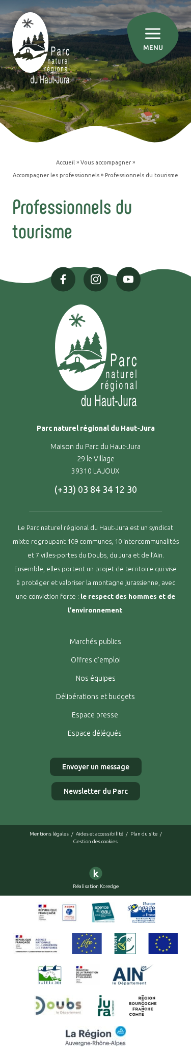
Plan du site (143, 834)
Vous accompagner (105, 162)
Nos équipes (96, 678)
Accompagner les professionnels (56, 175)
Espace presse (96, 715)
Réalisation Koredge (96, 886)
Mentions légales (49, 834)
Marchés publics (95, 641)
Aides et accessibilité (99, 834)
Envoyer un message (95, 767)
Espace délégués (95, 733)
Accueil (65, 162)
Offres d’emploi (96, 660)
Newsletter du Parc (96, 791)
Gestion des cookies (95, 841)
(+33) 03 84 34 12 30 (95, 489)
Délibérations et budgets (95, 696)
